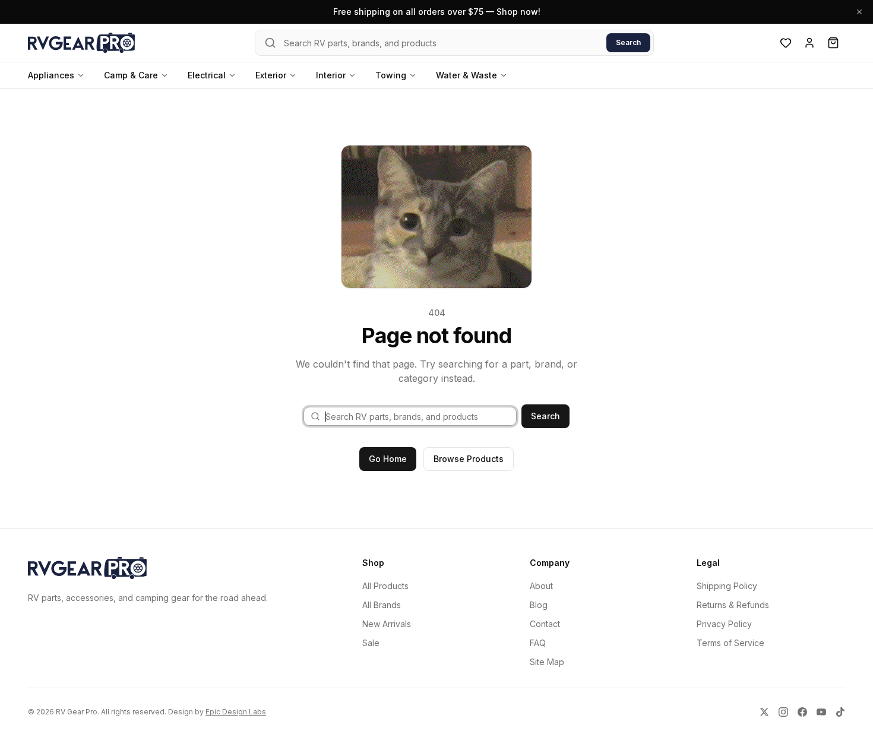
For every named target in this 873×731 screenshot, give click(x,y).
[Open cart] (833, 43)
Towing (390, 75)
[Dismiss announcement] (859, 11)
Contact (545, 624)
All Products (385, 586)
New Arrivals (386, 624)
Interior (331, 75)
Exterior (270, 75)
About (541, 586)
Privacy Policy (724, 624)
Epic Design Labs (235, 711)
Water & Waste (466, 75)
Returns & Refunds (733, 605)
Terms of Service (730, 643)
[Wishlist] (786, 43)
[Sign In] (809, 43)
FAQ (538, 643)
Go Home (388, 459)
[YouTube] (821, 712)
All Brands (381, 605)
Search (628, 42)
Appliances (51, 75)
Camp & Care (131, 75)
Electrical (207, 75)
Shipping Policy (727, 586)
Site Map (547, 662)
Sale (370, 643)
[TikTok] (840, 712)
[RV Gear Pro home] (81, 43)
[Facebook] (802, 712)
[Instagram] (783, 712)
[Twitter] (764, 712)
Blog (539, 605)
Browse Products (469, 459)
